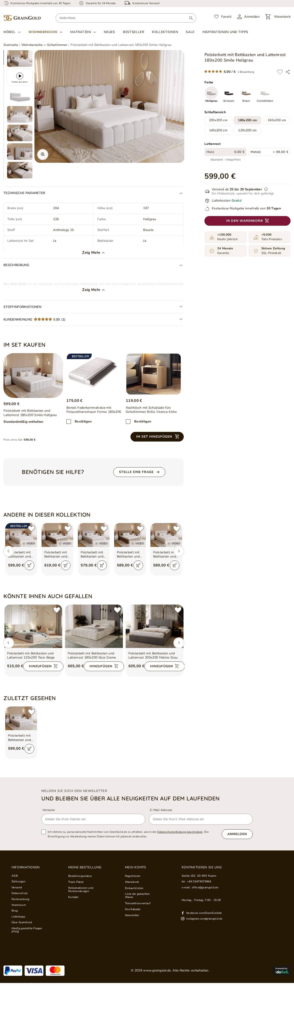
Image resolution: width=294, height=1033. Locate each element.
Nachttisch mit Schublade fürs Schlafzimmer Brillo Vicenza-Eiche (151, 410)
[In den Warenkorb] (29, 565)
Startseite (10, 45)
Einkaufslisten (134, 888)
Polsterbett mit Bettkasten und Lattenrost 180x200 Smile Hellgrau (19, 738)
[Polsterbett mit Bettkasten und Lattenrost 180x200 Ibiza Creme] (94, 626)
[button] (157, 437)
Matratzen (80, 32)
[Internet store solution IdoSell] (282, 970)
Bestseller (133, 32)
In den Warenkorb (244, 221)
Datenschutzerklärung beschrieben (180, 832)
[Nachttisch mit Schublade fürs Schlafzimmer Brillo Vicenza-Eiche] (153, 374)
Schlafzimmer (57, 45)
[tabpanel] (20, 58)
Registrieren (133, 876)
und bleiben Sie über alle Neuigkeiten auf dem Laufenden (130, 798)
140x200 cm (218, 130)
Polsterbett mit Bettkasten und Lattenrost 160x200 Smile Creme (164, 554)
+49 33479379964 (199, 881)
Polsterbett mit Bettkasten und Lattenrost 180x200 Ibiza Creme (92, 655)
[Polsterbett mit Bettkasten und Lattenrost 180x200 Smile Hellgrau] (33, 375)
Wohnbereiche (42, 32)
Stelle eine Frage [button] (136, 472)
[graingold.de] (22, 18)
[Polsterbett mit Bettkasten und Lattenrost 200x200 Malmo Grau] (155, 626)
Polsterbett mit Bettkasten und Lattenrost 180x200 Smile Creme (19, 554)
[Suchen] (191, 18)
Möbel (9, 32)
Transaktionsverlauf (137, 903)
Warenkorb (132, 882)
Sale (190, 32)
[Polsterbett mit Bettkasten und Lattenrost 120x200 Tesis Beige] (33, 626)
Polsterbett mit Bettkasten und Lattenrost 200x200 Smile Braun (55, 554)
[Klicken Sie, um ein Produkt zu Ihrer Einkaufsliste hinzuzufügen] (280, 72)
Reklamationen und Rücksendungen (80, 889)
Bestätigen (83, 421)
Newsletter (132, 915)
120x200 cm (247, 130)
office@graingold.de (205, 887)
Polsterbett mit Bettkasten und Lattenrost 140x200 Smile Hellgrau (92, 554)
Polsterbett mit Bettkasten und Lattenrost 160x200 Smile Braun (128, 554)
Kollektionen (165, 32)
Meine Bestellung (85, 867)
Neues (109, 32)
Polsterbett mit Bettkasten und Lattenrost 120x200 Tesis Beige (31, 655)
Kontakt (73, 897)
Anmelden (237, 834)
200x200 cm (218, 120)
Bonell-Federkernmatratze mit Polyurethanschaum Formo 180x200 (93, 410)
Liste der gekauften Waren (137, 895)
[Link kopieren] (288, 72)
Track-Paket (76, 882)
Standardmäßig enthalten (23, 422)
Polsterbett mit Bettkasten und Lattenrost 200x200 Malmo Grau (153, 655)
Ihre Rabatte (133, 909)
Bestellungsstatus (80, 876)
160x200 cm (277, 120)
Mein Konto (135, 867)
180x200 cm (247, 120)
